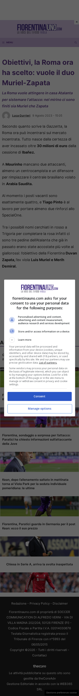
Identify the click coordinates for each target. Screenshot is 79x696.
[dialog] (39, 348)
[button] (39, 340)
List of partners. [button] (48, 362)
